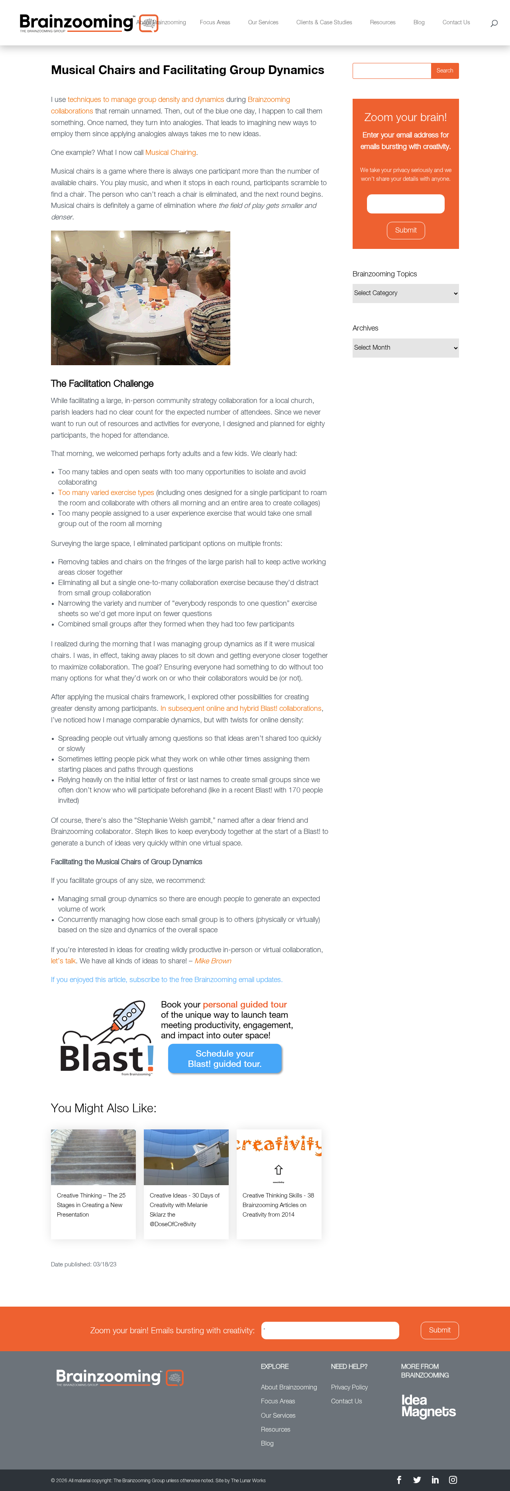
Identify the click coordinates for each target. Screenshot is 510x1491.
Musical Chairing (170, 153)
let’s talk (63, 961)
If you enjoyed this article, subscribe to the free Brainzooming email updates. (167, 980)
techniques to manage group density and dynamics (146, 100)
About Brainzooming (161, 22)
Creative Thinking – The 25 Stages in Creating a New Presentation (91, 1205)
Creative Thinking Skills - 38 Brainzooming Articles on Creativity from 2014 (278, 1205)
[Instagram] (453, 1481)
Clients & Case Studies (324, 22)
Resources (383, 22)
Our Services (263, 22)
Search (445, 71)
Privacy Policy (349, 1388)
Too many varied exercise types (106, 493)
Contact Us (456, 22)
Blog (419, 22)
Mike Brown (212, 961)
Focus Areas (215, 22)
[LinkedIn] (435, 1481)
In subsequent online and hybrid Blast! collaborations (240, 708)
